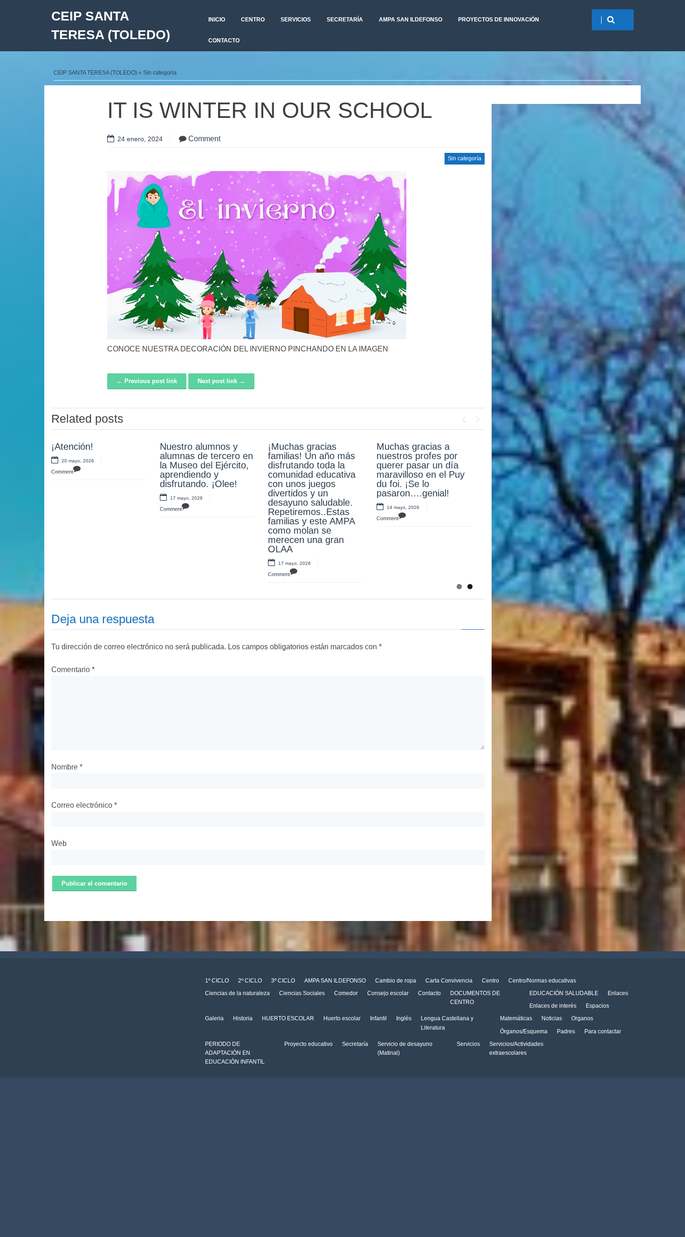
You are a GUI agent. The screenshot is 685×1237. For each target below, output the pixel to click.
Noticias (551, 1018)
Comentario (73, 669)
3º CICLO (283, 980)
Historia (243, 1018)
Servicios (468, 1044)
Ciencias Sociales (302, 993)
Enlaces (618, 993)
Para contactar (602, 1031)
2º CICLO (250, 980)
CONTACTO (224, 40)
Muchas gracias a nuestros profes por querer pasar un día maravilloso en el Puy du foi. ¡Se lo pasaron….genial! (421, 469)
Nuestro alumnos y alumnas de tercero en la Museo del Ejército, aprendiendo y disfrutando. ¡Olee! (206, 465)
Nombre (66, 767)
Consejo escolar (388, 993)
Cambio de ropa (395, 980)
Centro (490, 980)
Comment (204, 139)
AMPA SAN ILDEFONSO (410, 19)
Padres (566, 1031)
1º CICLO (217, 980)
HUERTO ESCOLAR (288, 1018)
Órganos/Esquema (524, 1031)
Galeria (214, 1018)
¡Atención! (72, 446)
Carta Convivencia (449, 980)
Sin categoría (160, 72)
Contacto (429, 993)
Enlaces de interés (552, 1006)
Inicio (216, 19)
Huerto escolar (342, 1018)
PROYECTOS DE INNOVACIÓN (498, 19)
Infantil (378, 1018)
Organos (582, 1018)
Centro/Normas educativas (542, 980)
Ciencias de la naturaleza (237, 993)
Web (59, 843)
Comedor (346, 993)
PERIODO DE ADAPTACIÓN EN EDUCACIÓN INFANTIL (235, 1053)
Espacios (597, 1006)
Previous (464, 417)
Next (478, 417)
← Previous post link (146, 381)
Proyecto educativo (308, 1044)
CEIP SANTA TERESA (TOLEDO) (110, 25)
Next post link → (221, 381)
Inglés (403, 1018)
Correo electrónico (84, 805)
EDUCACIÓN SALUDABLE (563, 993)
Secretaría (345, 19)
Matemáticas (516, 1018)
